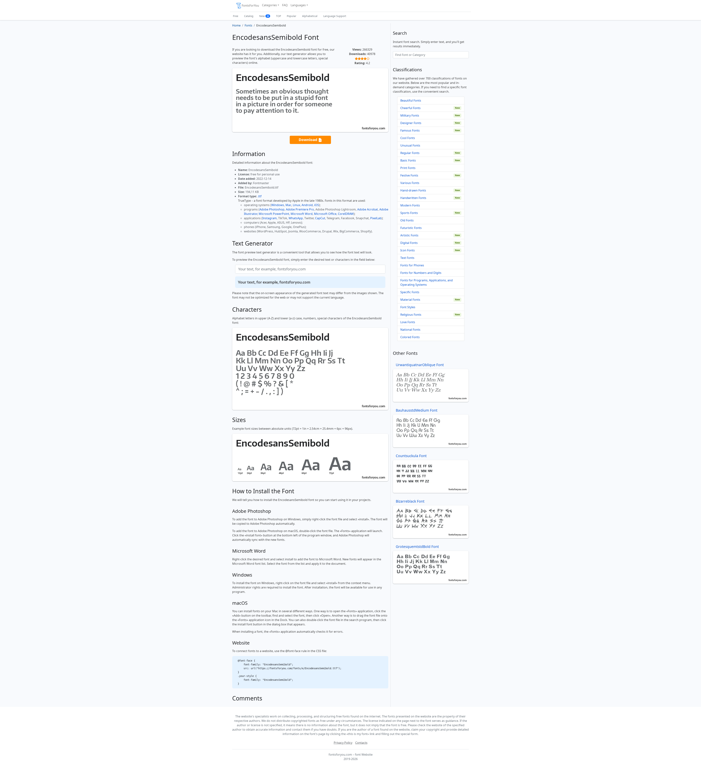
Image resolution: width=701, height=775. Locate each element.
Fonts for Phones (412, 265)
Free (235, 16)
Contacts (361, 743)
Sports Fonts (409, 213)
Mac (288, 205)
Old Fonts (407, 220)
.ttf (260, 196)
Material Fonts (410, 300)
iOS (316, 205)
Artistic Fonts (409, 235)
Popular (291, 16)
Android (307, 205)
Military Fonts (409, 115)
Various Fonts (409, 183)
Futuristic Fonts (411, 228)
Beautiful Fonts (410, 100)
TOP (278, 16)
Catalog (248, 16)
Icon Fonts (407, 250)
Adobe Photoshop (271, 209)
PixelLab (376, 218)
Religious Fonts (410, 315)
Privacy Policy (343, 743)
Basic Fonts (408, 160)
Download (308, 139)
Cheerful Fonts (410, 108)
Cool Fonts (407, 138)
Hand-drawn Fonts (413, 190)
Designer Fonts (410, 123)
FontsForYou (250, 5)
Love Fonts (407, 322)
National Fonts (410, 330)
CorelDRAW (346, 214)
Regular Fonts (410, 153)
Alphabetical (309, 16)
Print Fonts (407, 168)
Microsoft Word (302, 214)
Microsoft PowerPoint (274, 214)
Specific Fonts (409, 292)
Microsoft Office (325, 214)
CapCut (320, 218)
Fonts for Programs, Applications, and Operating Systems (426, 282)
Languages (298, 5)
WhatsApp (296, 218)
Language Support (334, 16)
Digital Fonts (409, 243)
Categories (269, 5)
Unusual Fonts (410, 145)
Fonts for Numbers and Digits (420, 273)
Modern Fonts (410, 205)
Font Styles (407, 307)
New (264, 16)
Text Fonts (407, 258)
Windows (277, 205)
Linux (296, 205)
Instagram (269, 218)
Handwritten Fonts (413, 198)
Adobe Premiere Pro (300, 209)
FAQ (285, 5)
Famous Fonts (410, 130)
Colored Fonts (410, 337)
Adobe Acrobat (367, 209)
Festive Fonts (409, 175)
